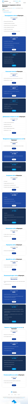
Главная (3, 2)
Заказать (14, 33)
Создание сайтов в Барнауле (7, 12)
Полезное (17, 2)
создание (21, 397)
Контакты (24, 2)
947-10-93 (15, 1)
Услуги (10, 2)
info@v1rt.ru (14, 8)
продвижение (23, 397)
